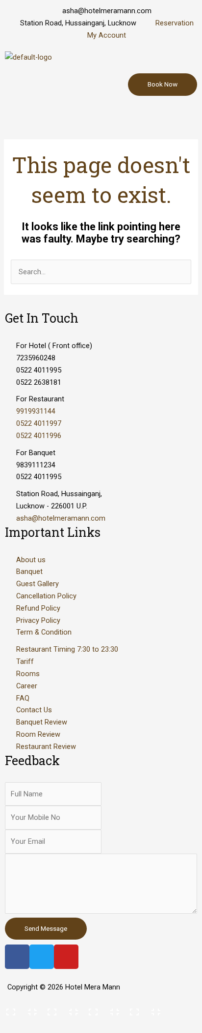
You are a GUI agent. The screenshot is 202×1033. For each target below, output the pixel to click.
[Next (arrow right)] (60, 1025)
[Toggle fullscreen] (102, 1009)
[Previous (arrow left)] (19, 1025)
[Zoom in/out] (143, 1009)
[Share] (60, 1009)
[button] (101, 115)
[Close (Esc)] (19, 1009)
